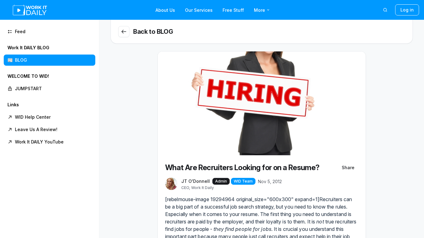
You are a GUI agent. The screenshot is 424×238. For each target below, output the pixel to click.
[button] (49, 54)
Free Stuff (233, 10)
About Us (165, 10)
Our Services (199, 10)
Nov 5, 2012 (270, 181)
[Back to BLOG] (123, 31)
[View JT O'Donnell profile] (171, 184)
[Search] (385, 10)
